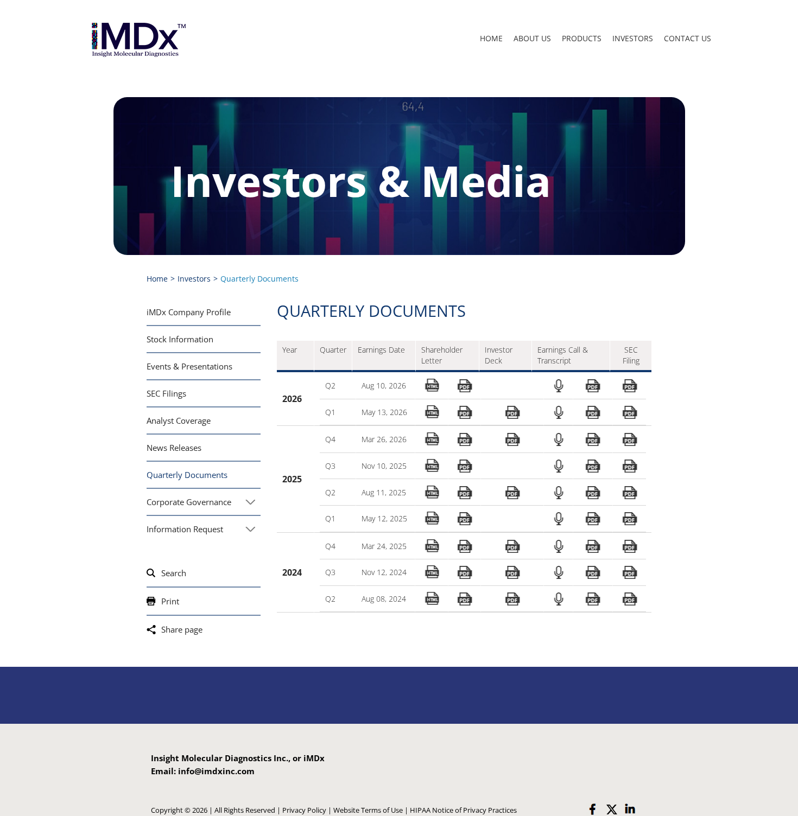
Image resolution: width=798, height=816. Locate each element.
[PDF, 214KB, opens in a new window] (593, 546)
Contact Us (687, 38)
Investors (632, 38)
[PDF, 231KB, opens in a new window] (465, 572)
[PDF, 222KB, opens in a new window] (593, 439)
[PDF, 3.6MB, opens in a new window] (511, 492)
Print (170, 601)
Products (581, 38)
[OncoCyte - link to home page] (138, 38)
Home (491, 38)
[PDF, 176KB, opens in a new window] (593, 572)
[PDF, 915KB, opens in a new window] (465, 492)
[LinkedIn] (629, 809)
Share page (181, 629)
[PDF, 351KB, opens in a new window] (465, 412)
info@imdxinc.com (216, 771)
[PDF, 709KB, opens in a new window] (629, 572)
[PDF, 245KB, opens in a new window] (593, 492)
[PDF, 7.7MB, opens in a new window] (511, 546)
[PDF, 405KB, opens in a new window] (465, 386)
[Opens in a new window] (558, 385)
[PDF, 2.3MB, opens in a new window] (511, 412)
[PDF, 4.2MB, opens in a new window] (511, 439)
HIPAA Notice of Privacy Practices (463, 810)
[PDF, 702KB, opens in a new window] (629, 386)
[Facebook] (592, 809)
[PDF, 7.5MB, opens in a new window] (511, 572)
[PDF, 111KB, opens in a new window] (593, 466)
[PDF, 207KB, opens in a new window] (593, 412)
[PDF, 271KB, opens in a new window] (593, 519)
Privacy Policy (304, 810)
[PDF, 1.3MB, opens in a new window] (629, 439)
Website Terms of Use (368, 810)
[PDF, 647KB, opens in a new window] (629, 412)
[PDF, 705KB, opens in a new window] (629, 492)
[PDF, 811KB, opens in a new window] (465, 546)
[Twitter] (611, 809)
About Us (532, 38)
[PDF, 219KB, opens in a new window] (593, 386)
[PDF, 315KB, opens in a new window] (593, 599)
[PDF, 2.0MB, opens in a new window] (465, 439)
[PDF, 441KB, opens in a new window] (465, 519)
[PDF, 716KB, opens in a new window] (629, 466)
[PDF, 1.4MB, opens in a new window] (629, 546)
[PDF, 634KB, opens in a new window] (629, 519)
